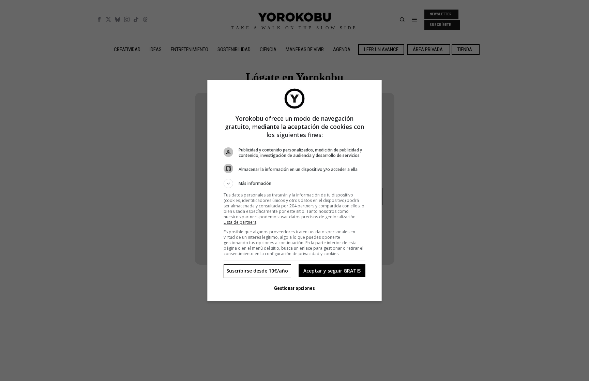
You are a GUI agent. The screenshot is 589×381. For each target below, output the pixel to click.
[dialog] (294, 190)
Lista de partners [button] (240, 222)
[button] (294, 183)
